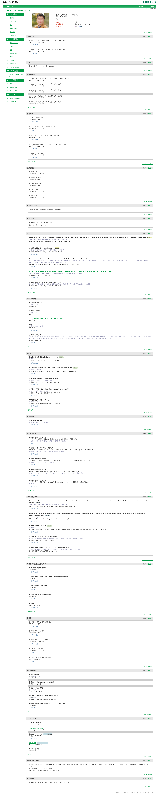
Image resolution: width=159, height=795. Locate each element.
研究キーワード (14, 43)
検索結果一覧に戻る (144, 6)
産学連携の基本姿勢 (15, 98)
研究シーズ (13, 46)
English (152, 6)
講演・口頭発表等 (14, 67)
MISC (11, 57)
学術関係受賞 (13, 63)
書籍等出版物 (13, 53)
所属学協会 (13, 35)
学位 (11, 25)
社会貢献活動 (13, 87)
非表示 (149, 36)
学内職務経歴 (13, 28)
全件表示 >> (31, 107)
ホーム (135, 6)
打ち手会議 (32, 743)
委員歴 (11, 83)
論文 (11, 50)
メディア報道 (13, 90)
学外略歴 (12, 32)
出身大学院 (13, 21)
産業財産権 (13, 60)
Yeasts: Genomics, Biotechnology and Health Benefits (46, 318)
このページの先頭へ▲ (147, 32)
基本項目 (12, 18)
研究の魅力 (13, 101)
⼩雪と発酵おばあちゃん (36, 728)
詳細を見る (34, 44)
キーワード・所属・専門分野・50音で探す (19, 10)
